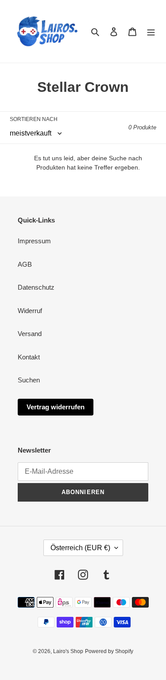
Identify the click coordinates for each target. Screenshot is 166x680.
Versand (30, 333)
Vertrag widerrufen (56, 407)
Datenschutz (36, 287)
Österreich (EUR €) (80, 548)
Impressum (34, 241)
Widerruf (30, 310)
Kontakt (29, 357)
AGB (25, 264)
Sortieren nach (34, 119)
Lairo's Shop (68, 651)
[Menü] (151, 31)
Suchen (29, 380)
